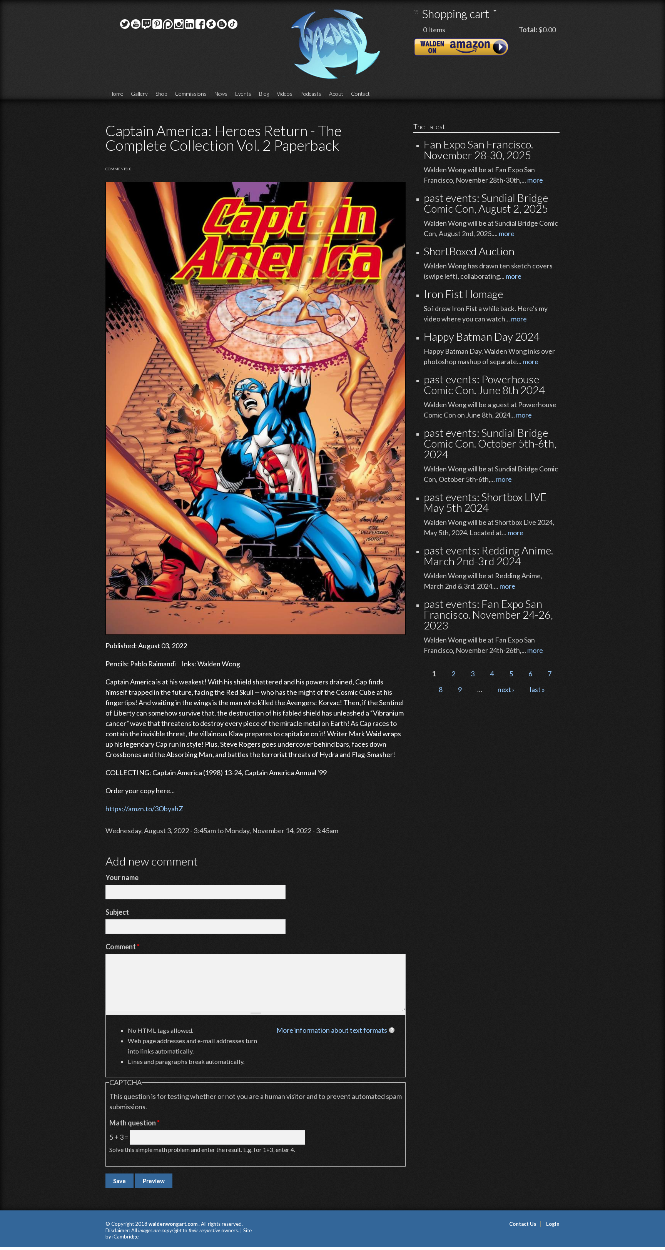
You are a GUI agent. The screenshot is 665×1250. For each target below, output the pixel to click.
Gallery (139, 93)
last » (537, 689)
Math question (134, 1123)
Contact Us (522, 1224)
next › (506, 689)
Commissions (191, 93)
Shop (161, 93)
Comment (122, 946)
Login (553, 1224)
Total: (528, 29)
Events (243, 93)
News (220, 93)
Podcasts (310, 93)
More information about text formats (331, 1030)
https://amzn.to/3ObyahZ (144, 808)
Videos (284, 93)
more (535, 180)
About (336, 93)
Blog (264, 93)
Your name (122, 877)
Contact (360, 93)
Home (116, 93)
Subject (117, 912)
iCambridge (125, 1236)
